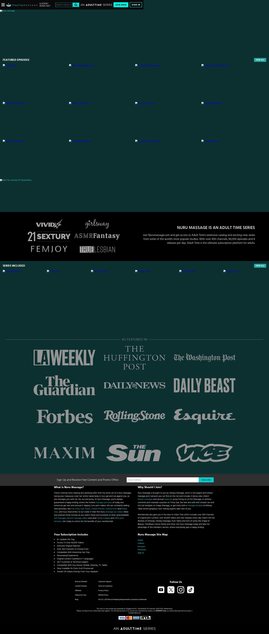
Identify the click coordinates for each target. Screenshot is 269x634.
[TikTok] (190, 590)
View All (260, 60)
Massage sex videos (114, 512)
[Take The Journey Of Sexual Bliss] (71, 180)
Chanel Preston (97, 509)
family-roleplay (103, 518)
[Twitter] (170, 590)
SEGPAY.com (161, 611)
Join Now (121, 5)
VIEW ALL (260, 266)
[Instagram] (180, 590)
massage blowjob (195, 505)
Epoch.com (89, 611)
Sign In (136, 5)
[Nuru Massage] (21, 5)
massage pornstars (104, 502)
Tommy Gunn (111, 509)
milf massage (59, 518)
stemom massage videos (77, 518)
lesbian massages (145, 499)
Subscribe (206, 480)
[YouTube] (161, 590)
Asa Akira (75, 509)
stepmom (168, 499)
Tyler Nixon (85, 509)
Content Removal (134, 613)
